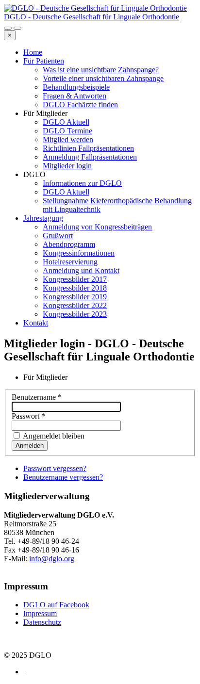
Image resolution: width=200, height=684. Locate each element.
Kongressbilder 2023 (75, 314)
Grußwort (58, 235)
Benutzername (37, 397)
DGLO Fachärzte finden (80, 104)
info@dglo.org (51, 558)
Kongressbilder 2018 (75, 288)
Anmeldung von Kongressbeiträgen (97, 227)
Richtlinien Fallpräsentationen (88, 148)
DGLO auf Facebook (56, 605)
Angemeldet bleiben (52, 436)
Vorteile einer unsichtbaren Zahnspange (103, 78)
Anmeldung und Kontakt (81, 270)
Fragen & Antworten (74, 96)
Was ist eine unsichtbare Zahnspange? (101, 69)
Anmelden (30, 445)
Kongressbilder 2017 (75, 279)
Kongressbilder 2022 (75, 305)
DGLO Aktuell (66, 122)
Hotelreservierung (70, 262)
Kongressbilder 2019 (75, 297)
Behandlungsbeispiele (76, 87)
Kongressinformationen (79, 253)
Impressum (40, 613)
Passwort (28, 416)
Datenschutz (42, 622)
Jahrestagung (43, 218)
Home (32, 52)
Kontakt (35, 323)
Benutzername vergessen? (63, 477)
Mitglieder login (67, 166)
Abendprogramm (69, 244)
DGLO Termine (67, 131)
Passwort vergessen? (54, 468)
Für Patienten (43, 61)
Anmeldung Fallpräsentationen (90, 157)
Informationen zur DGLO (82, 183)
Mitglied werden (68, 139)
